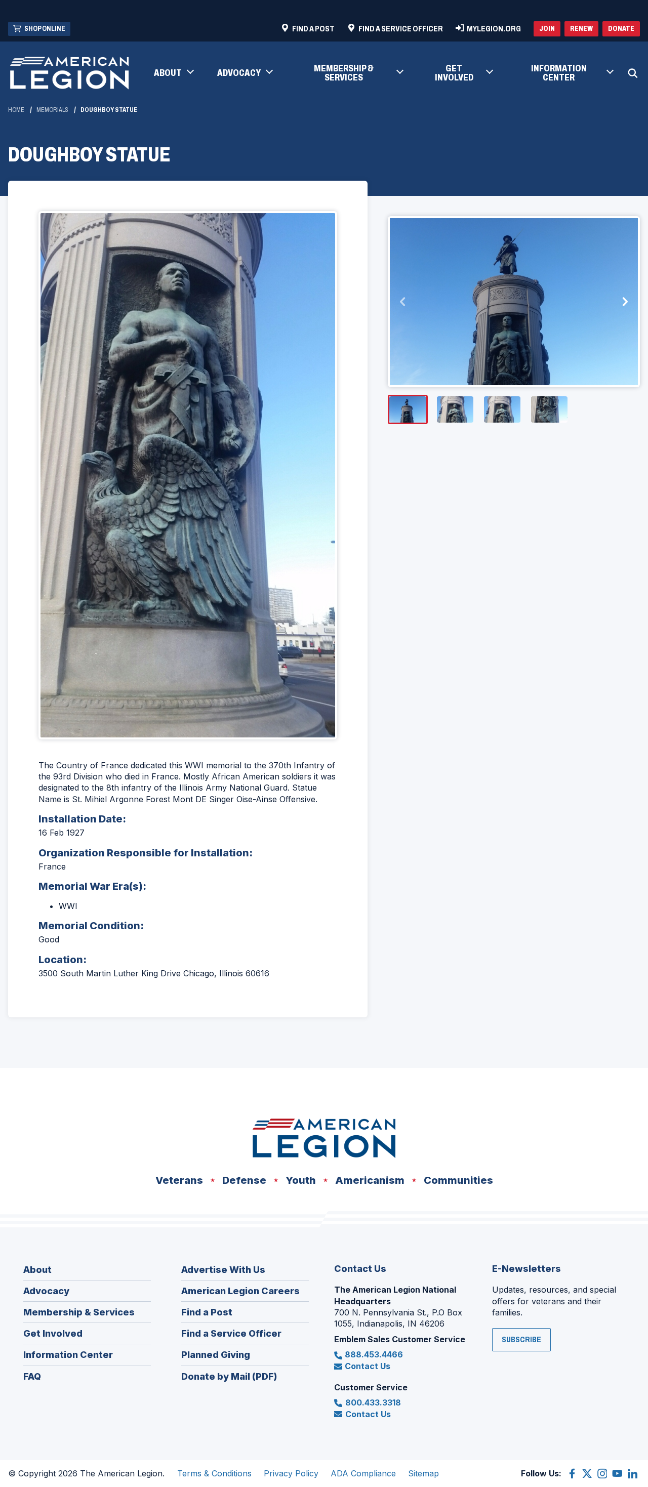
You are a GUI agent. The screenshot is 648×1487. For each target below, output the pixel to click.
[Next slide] (624, 301)
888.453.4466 (374, 1354)
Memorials (52, 109)
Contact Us (367, 1366)
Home (16, 109)
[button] (173, 73)
